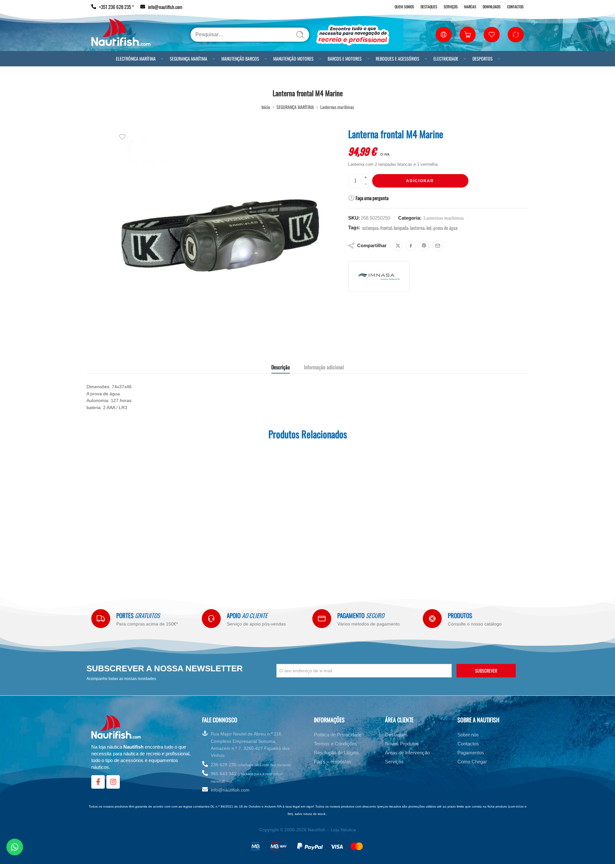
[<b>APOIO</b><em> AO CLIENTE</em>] (211, 618)
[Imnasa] (379, 276)
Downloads (492, 6)
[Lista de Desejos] (122, 137)
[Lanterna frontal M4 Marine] (220, 234)
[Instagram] (113, 782)
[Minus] (365, 184)
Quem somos (404, 6)
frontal (386, 227)
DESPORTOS (482, 58)
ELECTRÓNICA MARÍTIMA (136, 58)
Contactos (515, 6)
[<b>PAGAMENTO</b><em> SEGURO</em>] (321, 618)
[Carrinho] (467, 34)
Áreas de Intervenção (407, 752)
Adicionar (420, 181)
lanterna (417, 227)
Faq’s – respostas (332, 761)
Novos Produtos (402, 743)
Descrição (280, 367)
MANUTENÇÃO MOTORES (293, 58)
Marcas (470, 6)
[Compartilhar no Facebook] (411, 246)
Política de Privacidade (338, 734)
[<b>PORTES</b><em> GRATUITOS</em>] (100, 618)
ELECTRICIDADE (445, 58)
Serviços (451, 6)
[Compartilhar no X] (398, 246)
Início (265, 107)
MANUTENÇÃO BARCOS (240, 58)
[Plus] (365, 177)
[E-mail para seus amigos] (437, 245)
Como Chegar (472, 761)
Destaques (429, 6)
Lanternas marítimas (337, 107)
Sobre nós (468, 734)
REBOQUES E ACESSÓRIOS (397, 58)
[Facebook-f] (98, 782)
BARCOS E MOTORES (345, 58)
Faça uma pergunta (372, 197)
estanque (370, 227)
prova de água (445, 227)
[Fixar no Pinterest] (424, 245)
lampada (401, 227)
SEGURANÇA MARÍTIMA (188, 58)
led (428, 227)
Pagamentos (470, 752)
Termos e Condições (335, 743)
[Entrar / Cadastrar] (443, 34)
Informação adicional (324, 367)
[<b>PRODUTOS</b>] (432, 618)
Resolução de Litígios (336, 752)
